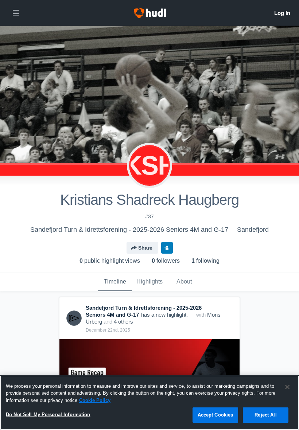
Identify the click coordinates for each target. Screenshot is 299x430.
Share (145, 248)
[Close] (287, 387)
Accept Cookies (215, 415)
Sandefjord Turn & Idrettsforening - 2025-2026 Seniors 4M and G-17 (129, 229)
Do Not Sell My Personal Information (48, 414)
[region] (149, 402)
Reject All (265, 415)
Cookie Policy (94, 400)
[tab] (115, 282)
